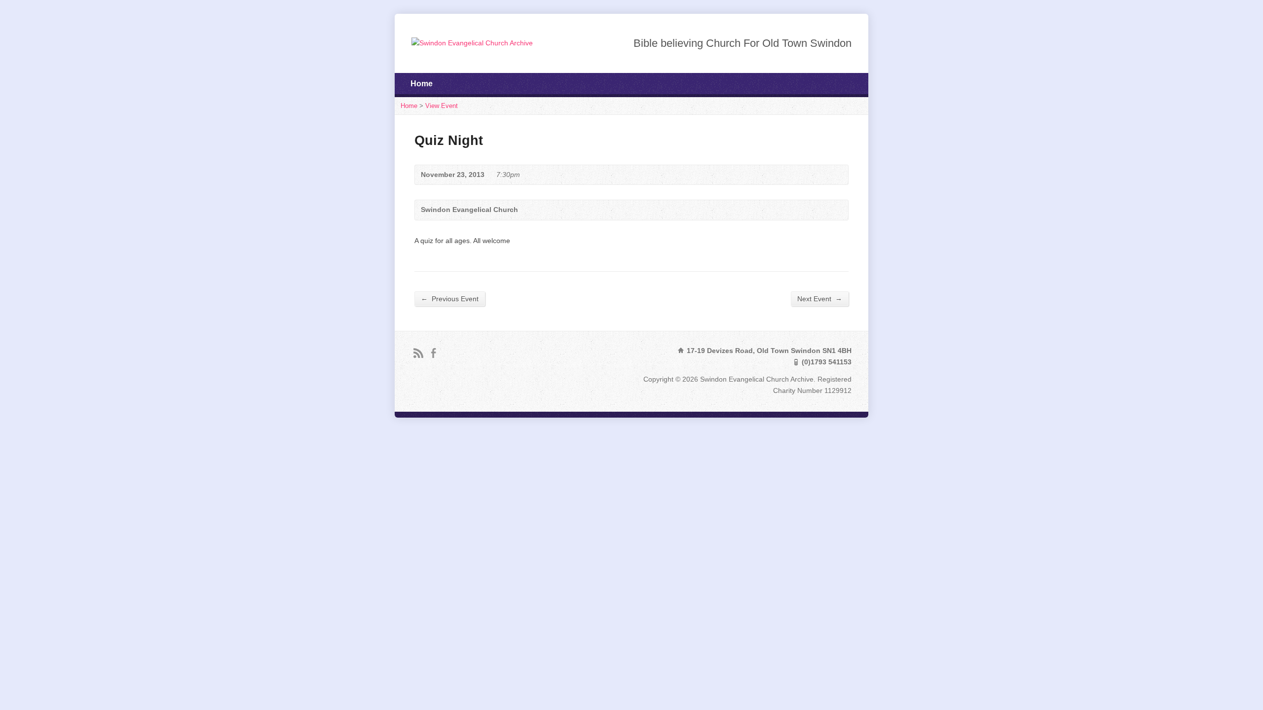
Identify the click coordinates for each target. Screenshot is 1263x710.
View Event (441, 105)
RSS (418, 352)
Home (421, 83)
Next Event (819, 298)
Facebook (433, 352)
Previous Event (450, 298)
